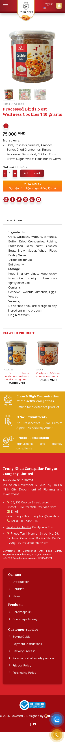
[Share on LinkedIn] (39, 199)
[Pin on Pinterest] (32, 199)
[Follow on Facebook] (30, 724)
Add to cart (32, 173)
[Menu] (5, 6)
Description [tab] (14, 220)
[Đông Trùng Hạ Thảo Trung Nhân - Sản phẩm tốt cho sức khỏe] (26, 11)
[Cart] (59, 6)
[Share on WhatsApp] (6, 199)
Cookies (19, 103)
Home (6, 103)
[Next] (56, 57)
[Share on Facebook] (13, 199)
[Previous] (8, 57)
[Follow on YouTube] (34, 724)
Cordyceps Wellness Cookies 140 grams (48, 375)
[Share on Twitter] (19, 199)
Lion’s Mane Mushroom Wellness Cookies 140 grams (17, 376)
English (48, 4)
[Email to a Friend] (26, 199)
